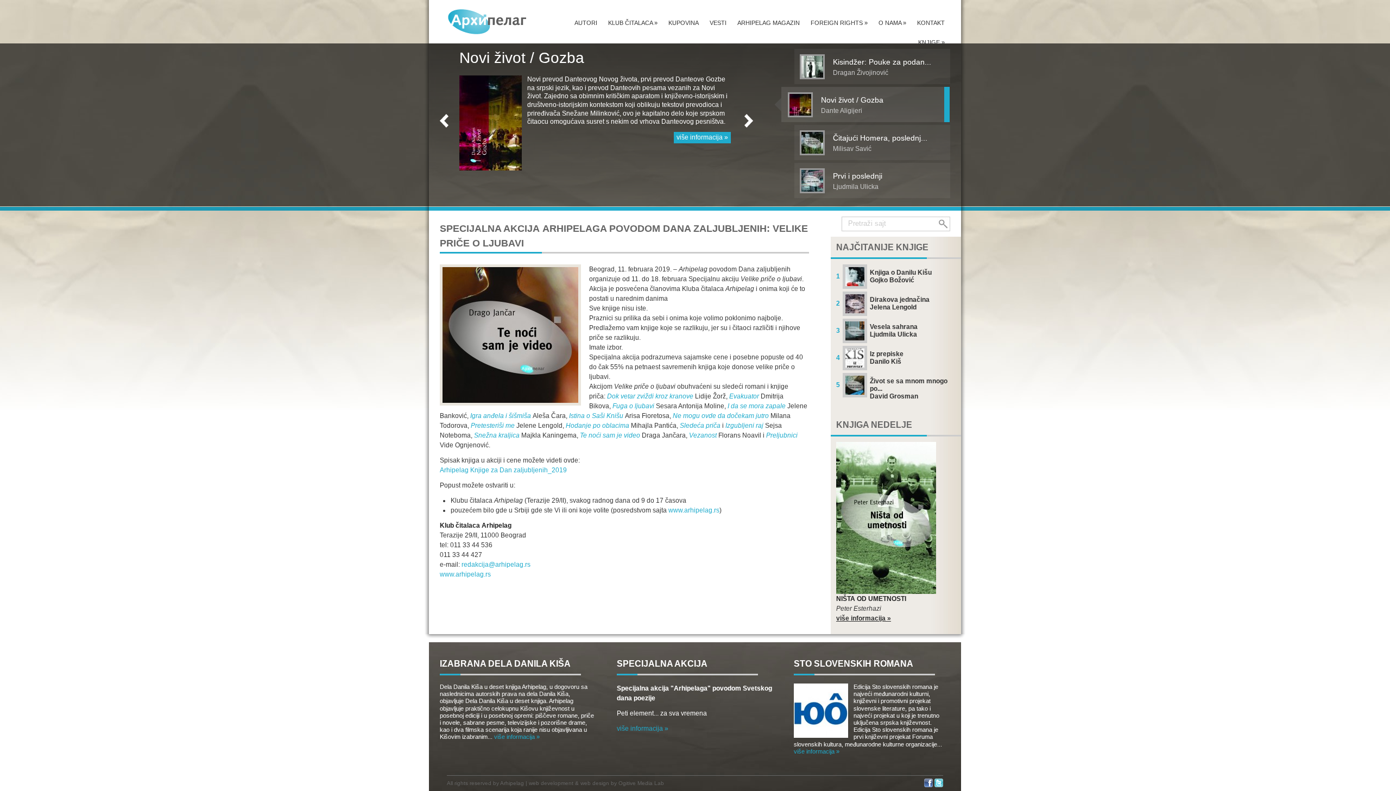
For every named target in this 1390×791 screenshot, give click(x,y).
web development (551, 783)
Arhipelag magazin (768, 23)
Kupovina (683, 23)
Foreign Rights (839, 23)
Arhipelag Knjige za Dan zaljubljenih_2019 (503, 470)
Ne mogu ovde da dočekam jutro (721, 416)
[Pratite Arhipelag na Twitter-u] (938, 785)
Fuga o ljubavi (633, 406)
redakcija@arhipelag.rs (496, 564)
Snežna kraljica (497, 435)
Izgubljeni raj (744, 425)
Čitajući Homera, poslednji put (561, 57)
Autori (585, 23)
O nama (892, 23)
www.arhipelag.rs (693, 510)
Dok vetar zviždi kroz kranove (650, 396)
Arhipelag (512, 783)
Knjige (931, 42)
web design (594, 783)
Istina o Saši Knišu (596, 416)
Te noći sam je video (610, 435)
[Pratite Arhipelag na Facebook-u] (928, 785)
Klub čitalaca (633, 23)
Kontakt (931, 23)
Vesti (718, 23)
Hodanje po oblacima (597, 425)
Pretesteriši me (493, 425)
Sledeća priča (700, 425)
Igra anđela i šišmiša (500, 416)
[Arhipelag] (487, 21)
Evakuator (744, 396)
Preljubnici (782, 435)
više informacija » (702, 154)
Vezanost (703, 435)
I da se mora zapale (757, 406)
